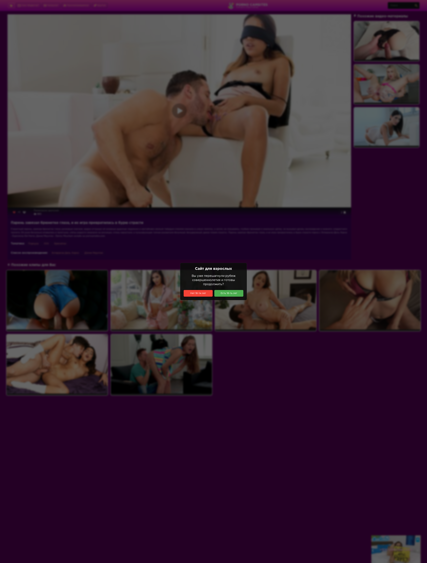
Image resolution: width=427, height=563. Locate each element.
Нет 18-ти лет (198, 293)
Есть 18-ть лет (229, 293)
